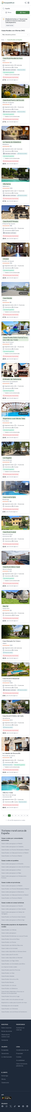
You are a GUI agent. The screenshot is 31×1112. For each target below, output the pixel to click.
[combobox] (15, 8)
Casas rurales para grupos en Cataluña (12, 846)
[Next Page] (24, 815)
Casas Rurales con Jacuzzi (8, 985)
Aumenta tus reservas (20, 1029)
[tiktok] (15, 1107)
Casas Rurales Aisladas (7, 976)
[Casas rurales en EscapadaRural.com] (7, 3)
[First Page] (3, 815)
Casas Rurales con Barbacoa (9, 988)
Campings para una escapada (9, 1005)
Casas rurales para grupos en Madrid (11, 843)
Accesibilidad (20, 1060)
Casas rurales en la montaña (9, 948)
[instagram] (7, 1107)
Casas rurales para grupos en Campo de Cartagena (12, 913)
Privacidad (19, 1053)
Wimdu (3, 1079)
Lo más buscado (6, 1057)
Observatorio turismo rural (5, 1036)
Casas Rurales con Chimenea (9, 1008)
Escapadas (4, 1050)
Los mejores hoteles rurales (9, 967)
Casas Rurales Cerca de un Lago (10, 996)
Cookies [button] (18, 1057)
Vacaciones (5, 1053)
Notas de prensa (6, 1031)
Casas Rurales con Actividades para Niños (13, 964)
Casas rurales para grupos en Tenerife (12, 906)
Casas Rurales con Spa (7, 973)
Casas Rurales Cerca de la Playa (10, 939)
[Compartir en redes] (25, 2)
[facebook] (2, 1107)
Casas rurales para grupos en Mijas (11, 873)
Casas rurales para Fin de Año (9, 954)
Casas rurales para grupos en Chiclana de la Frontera (13, 877)
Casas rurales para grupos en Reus (11, 870)
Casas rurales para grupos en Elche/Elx (12, 864)
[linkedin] (27, 1107)
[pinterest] (23, 1107)
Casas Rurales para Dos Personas (10, 970)
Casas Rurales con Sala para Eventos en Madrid (14, 853)
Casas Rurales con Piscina (8, 942)
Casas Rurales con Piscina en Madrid (11, 856)
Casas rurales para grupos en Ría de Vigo (13, 920)
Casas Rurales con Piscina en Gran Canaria (13, 917)
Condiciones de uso (22, 1050)
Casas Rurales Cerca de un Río (10, 979)
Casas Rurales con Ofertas (8, 930)
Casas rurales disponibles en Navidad (11, 957)
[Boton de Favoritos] (26, 45)
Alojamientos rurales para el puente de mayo (14, 1002)
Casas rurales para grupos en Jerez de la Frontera (15, 867)
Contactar (4, 1040)
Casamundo (5, 1082)
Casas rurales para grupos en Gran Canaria (13, 909)
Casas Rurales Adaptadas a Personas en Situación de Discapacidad (12, 992)
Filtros (9, 12)
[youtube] (19, 1107)
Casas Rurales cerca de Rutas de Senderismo (14, 1012)
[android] (15, 1097)
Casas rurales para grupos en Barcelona (12, 892)
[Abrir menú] (28, 3)
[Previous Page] (6, 815)
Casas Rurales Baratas (7, 982)
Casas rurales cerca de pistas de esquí (12, 999)
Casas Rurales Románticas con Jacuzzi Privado (14, 936)
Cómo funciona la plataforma (21, 1065)
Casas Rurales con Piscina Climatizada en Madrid (15, 849)
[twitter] (11, 1107)
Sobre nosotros (6, 1028)
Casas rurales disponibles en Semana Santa (13, 951)
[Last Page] (27, 815)
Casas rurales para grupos (8, 933)
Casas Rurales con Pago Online (10, 960)
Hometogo (4, 1076)
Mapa (24, 12)
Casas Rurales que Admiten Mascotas (12, 945)
